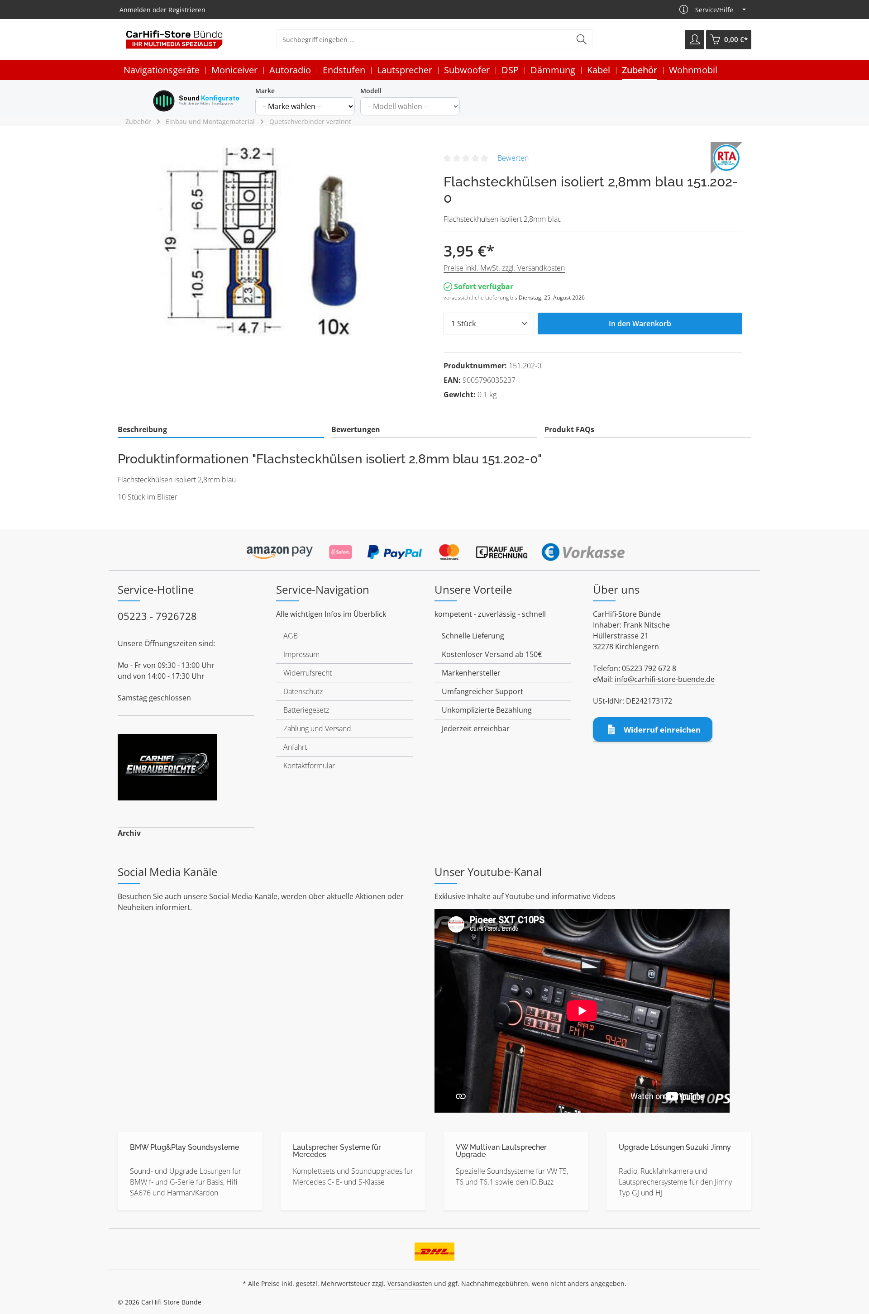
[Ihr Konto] (694, 39)
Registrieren (186, 9)
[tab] (221, 430)
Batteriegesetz (306, 710)
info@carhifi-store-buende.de (665, 679)
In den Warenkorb (640, 323)
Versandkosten (409, 1283)
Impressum (301, 654)
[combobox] (424, 39)
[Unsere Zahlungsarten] (434, 549)
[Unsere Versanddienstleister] (434, 1248)
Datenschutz (303, 691)
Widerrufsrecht (307, 673)
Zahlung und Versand (317, 728)
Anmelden (135, 9)
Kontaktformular (309, 766)
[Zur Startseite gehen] (174, 39)
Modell (371, 90)
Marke (265, 90)
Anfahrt (295, 747)
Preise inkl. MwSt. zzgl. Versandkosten (504, 268)
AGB (290, 636)
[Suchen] (581, 39)
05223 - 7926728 (157, 616)
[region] (276, 239)
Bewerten (513, 158)
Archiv (129, 833)
